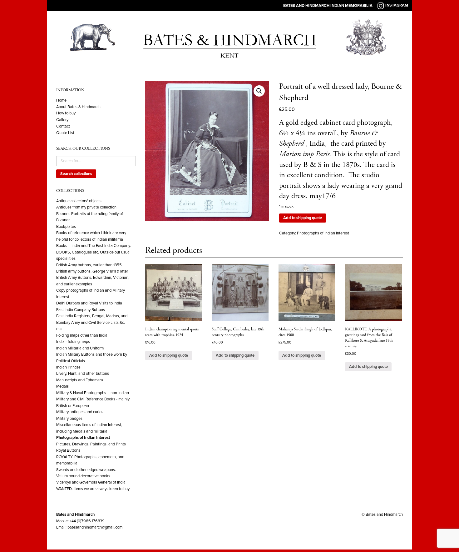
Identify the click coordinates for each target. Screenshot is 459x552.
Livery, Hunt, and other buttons (82, 373)
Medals (62, 386)
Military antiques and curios (79, 411)
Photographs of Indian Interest (83, 437)
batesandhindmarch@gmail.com (94, 527)
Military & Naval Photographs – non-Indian (92, 392)
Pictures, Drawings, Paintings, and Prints (91, 444)
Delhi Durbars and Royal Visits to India (89, 303)
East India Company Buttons (80, 309)
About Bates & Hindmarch (78, 107)
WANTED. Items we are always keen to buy (93, 488)
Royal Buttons (68, 450)
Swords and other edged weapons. (86, 469)
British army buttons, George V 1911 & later (92, 271)
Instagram (396, 5)
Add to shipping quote (302, 217)
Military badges (69, 418)
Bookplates (66, 226)
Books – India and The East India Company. (93, 245)
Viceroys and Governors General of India (91, 482)
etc (59, 328)
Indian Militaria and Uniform (80, 348)
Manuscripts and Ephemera (79, 380)
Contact (63, 126)
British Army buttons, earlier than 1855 (89, 265)
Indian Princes (68, 367)
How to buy (66, 113)
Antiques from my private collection (86, 207)
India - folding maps (73, 341)
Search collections (76, 173)
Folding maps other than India (81, 335)
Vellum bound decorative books (83, 476)
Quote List (65, 133)
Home (61, 100)
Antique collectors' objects (78, 200)
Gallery (62, 120)
